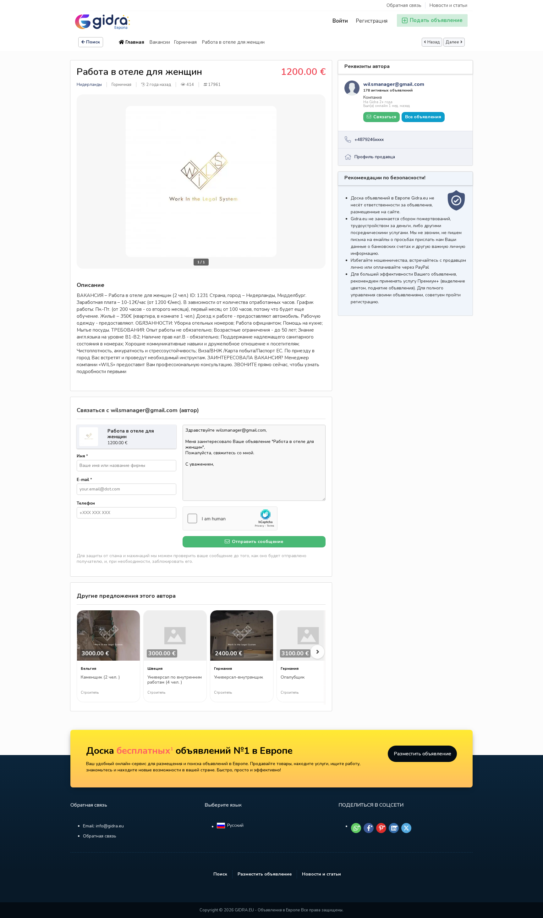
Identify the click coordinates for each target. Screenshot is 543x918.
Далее (452, 42)
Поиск (93, 42)
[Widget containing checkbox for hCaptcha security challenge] (230, 518)
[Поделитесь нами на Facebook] (369, 828)
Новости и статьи (448, 5)
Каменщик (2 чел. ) (100, 677)
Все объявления (423, 117)
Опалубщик (292, 677)
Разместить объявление (422, 753)
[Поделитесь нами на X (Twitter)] (406, 828)
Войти (340, 21)
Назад (433, 42)
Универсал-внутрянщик (238, 677)
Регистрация (371, 21)
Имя (82, 456)
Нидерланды (89, 84)
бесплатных (145, 750)
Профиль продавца (374, 157)
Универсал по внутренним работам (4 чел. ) (174, 680)
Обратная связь (404, 5)
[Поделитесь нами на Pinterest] (381, 828)
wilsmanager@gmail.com (393, 84)
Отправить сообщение (257, 542)
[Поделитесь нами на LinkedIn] (394, 828)
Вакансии (159, 42)
